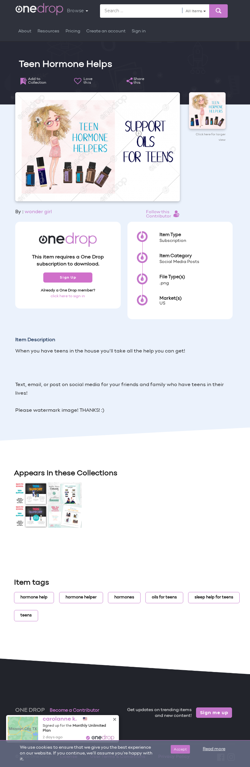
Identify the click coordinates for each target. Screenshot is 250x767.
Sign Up (68, 277)
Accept (180, 749)
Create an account (106, 31)
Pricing (73, 31)
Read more (214, 749)
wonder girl (38, 212)
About (24, 31)
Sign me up (214, 712)
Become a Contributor (74, 710)
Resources (48, 31)
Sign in (139, 31)
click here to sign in (68, 296)
